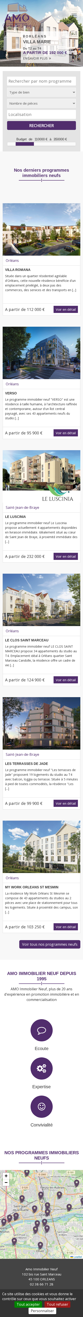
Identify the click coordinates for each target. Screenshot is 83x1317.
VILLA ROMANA (18, 270)
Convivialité (42, 1124)
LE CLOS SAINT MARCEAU (26, 640)
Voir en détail (66, 309)
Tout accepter (28, 1304)
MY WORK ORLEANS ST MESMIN (31, 887)
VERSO (11, 393)
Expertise (41, 1086)
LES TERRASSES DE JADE (26, 764)
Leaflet (77, 1257)
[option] (41, 33)
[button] (40, 1245)
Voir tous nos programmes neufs (49, 944)
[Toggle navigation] (74, 15)
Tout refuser (57, 1304)
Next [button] (75, 34)
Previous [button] (7, 34)
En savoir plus (35, 58)
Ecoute (41, 1048)
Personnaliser (42, 1310)
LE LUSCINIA (15, 517)
